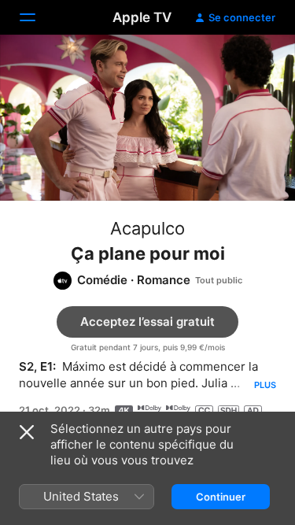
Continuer (220, 496)
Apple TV (141, 17)
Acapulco (147, 228)
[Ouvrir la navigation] (37, 17)
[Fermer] (27, 432)
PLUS (265, 384)
